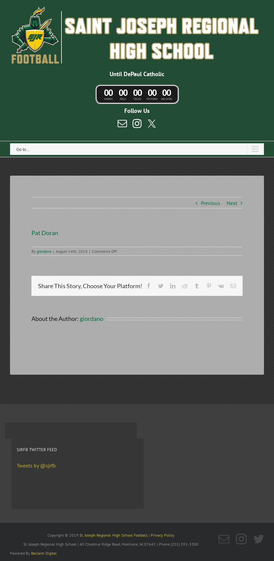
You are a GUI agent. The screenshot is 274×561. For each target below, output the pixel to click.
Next (232, 203)
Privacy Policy (162, 535)
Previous (210, 203)
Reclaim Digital (44, 553)
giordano (44, 251)
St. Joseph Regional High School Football (114, 535)
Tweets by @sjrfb (36, 465)
